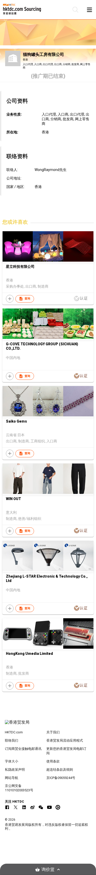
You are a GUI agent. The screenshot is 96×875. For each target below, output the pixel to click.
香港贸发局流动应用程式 (64, 740)
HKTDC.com (14, 732)
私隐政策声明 (15, 769)
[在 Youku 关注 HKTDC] (58, 807)
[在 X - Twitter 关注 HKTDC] (15, 807)
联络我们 (11, 740)
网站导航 (11, 778)
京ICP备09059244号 (60, 778)
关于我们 (53, 732)
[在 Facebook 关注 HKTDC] (7, 807)
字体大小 (11, 761)
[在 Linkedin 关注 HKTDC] (24, 807)
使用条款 (53, 761)
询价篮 (48, 869)
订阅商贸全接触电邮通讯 (23, 749)
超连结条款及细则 (59, 769)
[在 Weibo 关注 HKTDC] (32, 807)
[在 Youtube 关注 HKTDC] (49, 807)
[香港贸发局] (48, 725)
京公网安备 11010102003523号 (19, 788)
